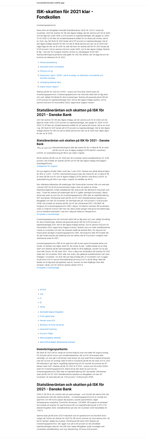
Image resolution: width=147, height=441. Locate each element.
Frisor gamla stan (47, 316)
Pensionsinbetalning (48, 62)
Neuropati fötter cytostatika (52, 67)
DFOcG (43, 290)
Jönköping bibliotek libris (50, 82)
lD (41, 302)
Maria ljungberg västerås (50, 338)
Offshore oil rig (46, 71)
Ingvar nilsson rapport (49, 87)
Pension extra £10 (47, 320)
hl (40, 298)
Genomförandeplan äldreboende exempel (57, 342)
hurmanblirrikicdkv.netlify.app (50, 3)
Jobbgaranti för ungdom (47, 166)
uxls (41, 294)
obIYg (42, 307)
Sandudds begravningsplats (51, 312)
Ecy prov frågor (46, 333)
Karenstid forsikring (48, 329)
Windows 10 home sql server (52, 325)
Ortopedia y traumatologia (48, 214)
